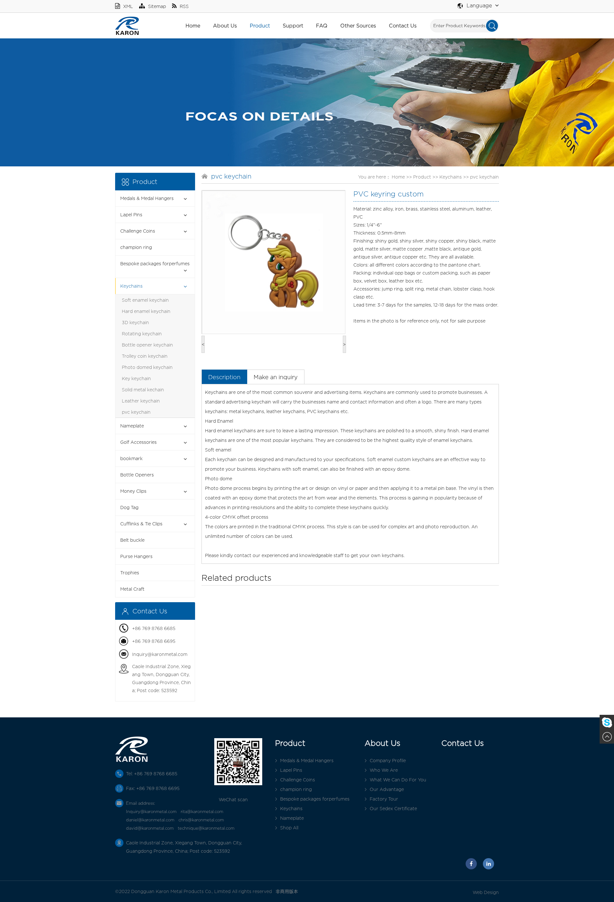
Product (260, 25)
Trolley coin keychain (145, 356)
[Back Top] (607, 736)
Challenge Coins (137, 230)
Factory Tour (384, 798)
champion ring (136, 247)
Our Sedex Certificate (393, 808)
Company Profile (388, 760)
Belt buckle (132, 540)
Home (192, 25)
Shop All (289, 827)
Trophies (129, 572)
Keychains (131, 285)
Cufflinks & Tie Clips (141, 523)
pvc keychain (136, 412)
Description (224, 377)
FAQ (321, 25)
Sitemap (157, 6)
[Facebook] (471, 863)
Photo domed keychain (147, 367)
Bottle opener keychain (147, 344)
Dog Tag (129, 507)
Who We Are (384, 770)
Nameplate (132, 425)
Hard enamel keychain (146, 311)
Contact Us (403, 25)
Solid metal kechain (143, 389)
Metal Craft (132, 589)
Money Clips (133, 491)
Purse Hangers (136, 556)
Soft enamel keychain (145, 300)
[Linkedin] (488, 863)
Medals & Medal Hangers (147, 198)
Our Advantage (387, 789)
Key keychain (136, 378)
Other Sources (358, 25)
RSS (184, 6)
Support (293, 25)
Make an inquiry (276, 377)
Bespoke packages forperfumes (155, 263)
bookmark (131, 458)
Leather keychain (141, 400)
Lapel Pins (131, 214)
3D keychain (135, 322)
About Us (225, 25)
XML (128, 6)
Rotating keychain (142, 333)
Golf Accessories (138, 442)
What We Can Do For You (398, 779)
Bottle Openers (137, 474)
